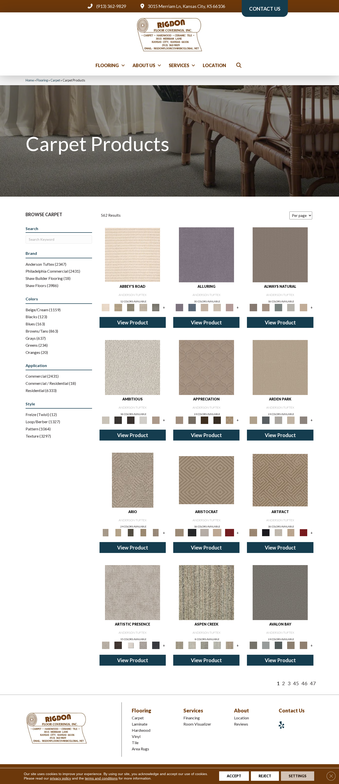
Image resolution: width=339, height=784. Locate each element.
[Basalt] (204, 307)
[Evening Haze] (303, 420)
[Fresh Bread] (155, 420)
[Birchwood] (206, 480)
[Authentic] (280, 367)
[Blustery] (291, 307)
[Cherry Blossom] (229, 532)
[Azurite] (191, 307)
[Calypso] (265, 645)
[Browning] (217, 420)
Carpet (55, 80)
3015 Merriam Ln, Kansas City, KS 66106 (186, 6)
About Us (144, 65)
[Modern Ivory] (191, 645)
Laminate (139, 724)
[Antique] (118, 532)
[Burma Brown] (118, 645)
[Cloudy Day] (278, 420)
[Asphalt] (280, 592)
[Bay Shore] (143, 532)
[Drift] (291, 420)
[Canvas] (132, 367)
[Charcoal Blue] (278, 645)
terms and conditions (101, 778)
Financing (191, 717)
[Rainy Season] (217, 645)
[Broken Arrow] (155, 532)
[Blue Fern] (278, 307)
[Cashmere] (217, 532)
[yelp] (283, 725)
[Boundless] (130, 307)
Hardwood (141, 730)
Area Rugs (140, 748)
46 (304, 683)
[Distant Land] (303, 645)
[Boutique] (303, 307)
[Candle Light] (130, 645)
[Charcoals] (118, 420)
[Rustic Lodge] (229, 645)
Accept (234, 776)
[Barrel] (280, 254)
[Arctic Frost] (191, 420)
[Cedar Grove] (206, 592)
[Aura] (132, 254)
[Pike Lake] (204, 645)
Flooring (107, 65)
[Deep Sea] (155, 645)
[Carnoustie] (229, 420)
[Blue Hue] (265, 420)
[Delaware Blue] (155, 307)
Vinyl (136, 736)
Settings (297, 776)
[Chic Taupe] (143, 307)
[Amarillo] (206, 367)
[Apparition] (130, 532)
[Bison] (204, 420)
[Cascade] (204, 532)
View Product (132, 322)
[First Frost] (143, 420)
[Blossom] (229, 307)
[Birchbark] (217, 307)
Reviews (241, 724)
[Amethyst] (206, 254)
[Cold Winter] (143, 645)
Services (179, 65)
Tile (135, 742)
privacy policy (60, 778)
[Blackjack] (191, 532)
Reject (265, 776)
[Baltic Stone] (132, 592)
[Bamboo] (118, 307)
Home (30, 80)
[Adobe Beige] (132, 480)
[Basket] (265, 307)
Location (214, 65)
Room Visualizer (197, 724)
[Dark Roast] (130, 420)
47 (313, 683)
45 (296, 683)
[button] (123, 65)
